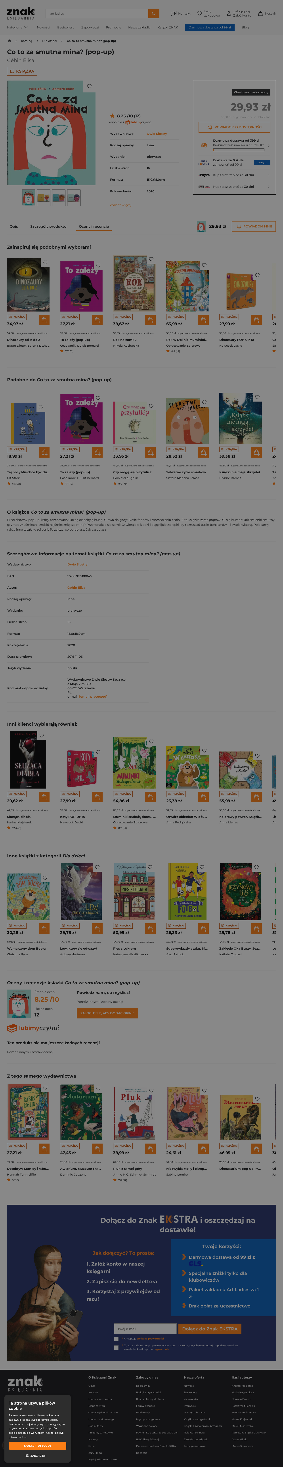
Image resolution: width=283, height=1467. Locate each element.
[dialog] (37, 1429)
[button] (37, 1455)
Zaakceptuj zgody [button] (37, 1446)
